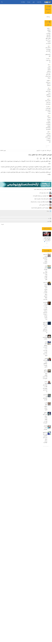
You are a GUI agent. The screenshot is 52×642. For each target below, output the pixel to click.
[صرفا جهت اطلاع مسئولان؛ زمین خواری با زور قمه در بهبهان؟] (47, 234)
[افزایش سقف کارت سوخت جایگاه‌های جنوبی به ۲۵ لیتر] (49, 359)
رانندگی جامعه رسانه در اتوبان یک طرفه (41, 199)
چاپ (37, 150)
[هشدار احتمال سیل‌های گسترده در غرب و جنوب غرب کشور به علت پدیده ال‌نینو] (49, 342)
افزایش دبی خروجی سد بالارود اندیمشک (48, 83)
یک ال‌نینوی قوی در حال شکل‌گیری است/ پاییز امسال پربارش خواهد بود (45, 437)
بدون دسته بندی (47, 180)
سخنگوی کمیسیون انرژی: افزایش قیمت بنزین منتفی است (45, 374)
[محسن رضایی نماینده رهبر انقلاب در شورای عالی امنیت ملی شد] (49, 382)
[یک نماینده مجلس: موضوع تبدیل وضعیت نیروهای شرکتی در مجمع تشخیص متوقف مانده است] (49, 283)
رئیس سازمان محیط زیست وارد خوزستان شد (47, 101)
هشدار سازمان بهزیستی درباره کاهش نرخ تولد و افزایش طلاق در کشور (45, 272)
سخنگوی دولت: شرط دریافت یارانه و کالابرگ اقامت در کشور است (45, 418)
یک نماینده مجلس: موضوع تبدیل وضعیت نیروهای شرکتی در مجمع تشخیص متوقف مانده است (45, 291)
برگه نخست (39, 2)
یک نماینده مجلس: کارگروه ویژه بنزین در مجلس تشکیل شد (45, 259)
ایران (33, 2)
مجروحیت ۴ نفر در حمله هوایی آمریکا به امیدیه (40, 208)
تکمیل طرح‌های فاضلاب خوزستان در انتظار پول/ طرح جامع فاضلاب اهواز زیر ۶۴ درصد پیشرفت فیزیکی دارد (48, 36)
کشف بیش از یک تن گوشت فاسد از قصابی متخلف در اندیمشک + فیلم (47, 137)
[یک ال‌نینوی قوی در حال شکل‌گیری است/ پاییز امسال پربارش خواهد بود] (49, 433)
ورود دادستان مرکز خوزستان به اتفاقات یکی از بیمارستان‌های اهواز (48, 51)
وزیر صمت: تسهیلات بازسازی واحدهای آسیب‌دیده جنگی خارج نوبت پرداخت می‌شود (47, 71)
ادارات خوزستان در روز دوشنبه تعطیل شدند (41, 196)
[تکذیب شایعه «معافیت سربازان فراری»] (49, 403)
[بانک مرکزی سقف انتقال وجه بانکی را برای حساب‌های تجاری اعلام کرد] (49, 323)
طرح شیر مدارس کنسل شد (45, 427)
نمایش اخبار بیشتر (47, 146)
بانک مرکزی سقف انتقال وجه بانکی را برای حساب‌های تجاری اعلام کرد (45, 327)
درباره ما (28, 2)
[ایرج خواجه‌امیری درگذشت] (49, 336)
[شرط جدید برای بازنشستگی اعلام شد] (49, 395)
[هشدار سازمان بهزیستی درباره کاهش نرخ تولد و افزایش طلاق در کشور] (49, 267)
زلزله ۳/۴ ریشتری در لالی (44, 205)
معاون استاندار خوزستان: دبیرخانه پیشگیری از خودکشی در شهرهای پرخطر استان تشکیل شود (48, 122)
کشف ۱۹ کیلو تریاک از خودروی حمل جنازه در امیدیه (48, 110)
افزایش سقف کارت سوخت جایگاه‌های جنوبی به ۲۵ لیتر (45, 363)
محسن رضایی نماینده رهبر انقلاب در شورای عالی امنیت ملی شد (45, 386)
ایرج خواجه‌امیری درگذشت (45, 337)
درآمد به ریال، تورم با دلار (48, 60)
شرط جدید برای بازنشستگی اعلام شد (45, 397)
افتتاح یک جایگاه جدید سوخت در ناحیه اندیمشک (40, 202)
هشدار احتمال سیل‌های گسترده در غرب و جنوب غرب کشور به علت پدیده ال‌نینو (45, 348)
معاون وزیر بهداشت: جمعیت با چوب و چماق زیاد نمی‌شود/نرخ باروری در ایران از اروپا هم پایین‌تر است (45, 311)
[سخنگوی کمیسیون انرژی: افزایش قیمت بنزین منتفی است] (49, 371)
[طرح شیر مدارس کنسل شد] (49, 426)
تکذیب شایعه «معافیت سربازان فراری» (45, 406)
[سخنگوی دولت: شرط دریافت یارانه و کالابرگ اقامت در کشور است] (49, 413)
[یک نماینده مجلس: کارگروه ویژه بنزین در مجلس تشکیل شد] (49, 255)
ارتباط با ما (23, 2)
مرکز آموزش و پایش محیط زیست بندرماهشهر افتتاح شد (48, 92)
